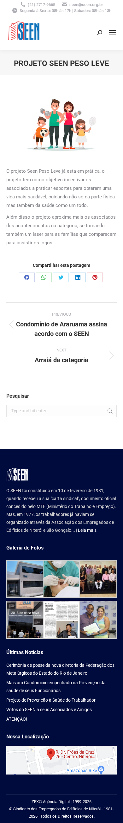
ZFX (35, 801)
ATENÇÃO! (16, 719)
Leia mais (87, 530)
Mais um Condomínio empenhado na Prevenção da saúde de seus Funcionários (56, 686)
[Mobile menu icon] (112, 33)
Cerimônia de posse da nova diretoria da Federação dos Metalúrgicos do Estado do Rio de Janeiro (60, 669)
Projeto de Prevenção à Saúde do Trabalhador (51, 700)
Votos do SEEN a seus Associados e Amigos (49, 709)
